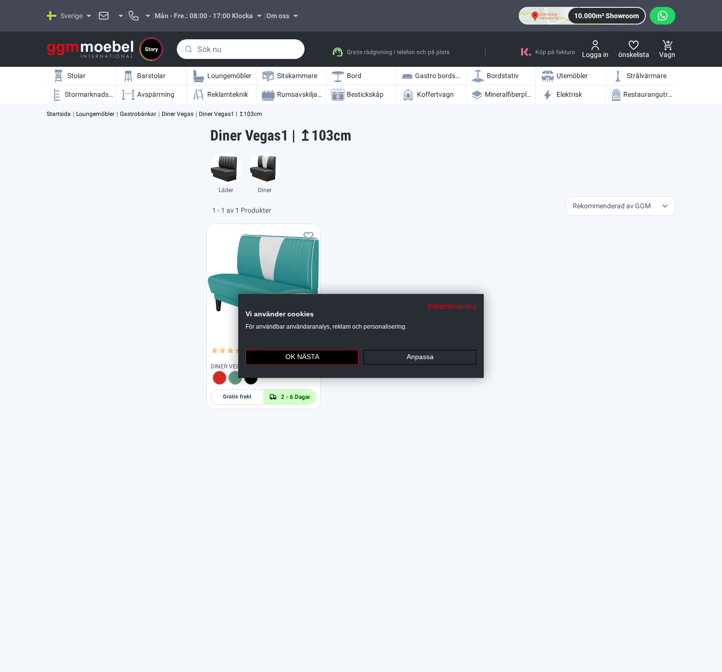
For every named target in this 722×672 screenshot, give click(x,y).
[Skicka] (188, 49)
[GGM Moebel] (90, 49)
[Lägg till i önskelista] (308, 236)
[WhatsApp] (662, 16)
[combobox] (241, 49)
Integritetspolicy (452, 306)
